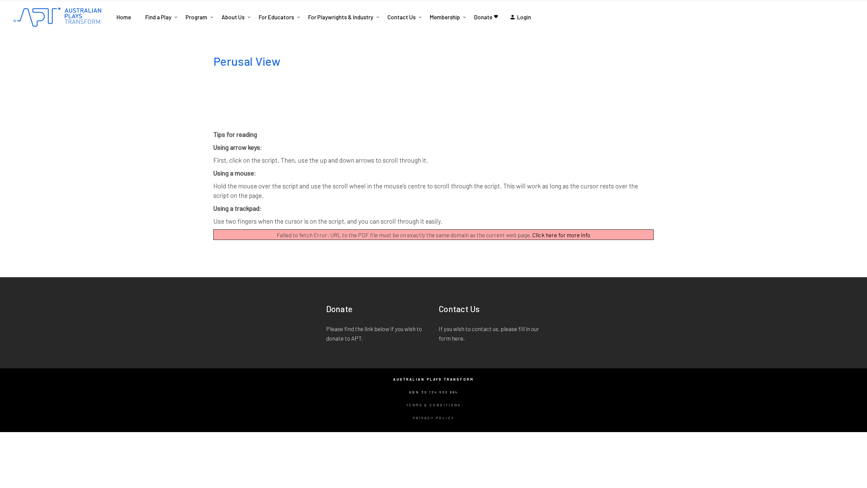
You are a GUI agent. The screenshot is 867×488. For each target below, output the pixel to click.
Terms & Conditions (433, 405)
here (457, 338)
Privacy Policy (433, 418)
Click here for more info (561, 234)
